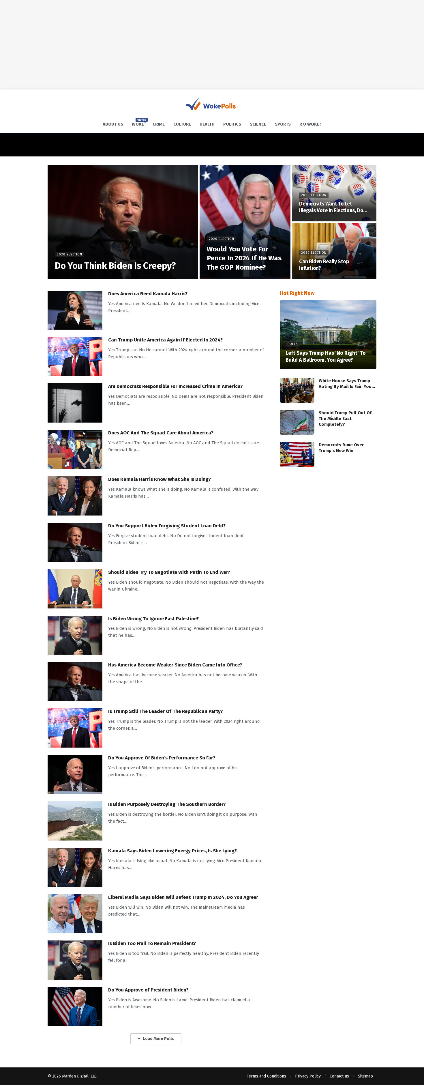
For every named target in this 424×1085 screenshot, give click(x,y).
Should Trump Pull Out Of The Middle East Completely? (345, 418)
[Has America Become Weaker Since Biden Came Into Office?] (75, 681)
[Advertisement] (212, 44)
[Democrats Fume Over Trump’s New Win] (297, 454)
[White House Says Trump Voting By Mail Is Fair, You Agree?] (297, 390)
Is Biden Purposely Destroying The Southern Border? (167, 804)
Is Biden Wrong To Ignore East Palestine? (153, 619)
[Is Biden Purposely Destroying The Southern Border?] (75, 821)
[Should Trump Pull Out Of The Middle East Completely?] (297, 422)
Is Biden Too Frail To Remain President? (152, 943)
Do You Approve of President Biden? (148, 990)
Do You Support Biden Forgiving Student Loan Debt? (167, 526)
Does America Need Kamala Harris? (147, 294)
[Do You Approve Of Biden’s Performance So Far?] (75, 774)
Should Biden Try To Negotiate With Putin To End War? (169, 572)
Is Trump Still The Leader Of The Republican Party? (165, 711)
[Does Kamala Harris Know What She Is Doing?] (75, 496)
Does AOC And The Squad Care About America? (160, 433)
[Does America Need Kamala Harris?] (75, 310)
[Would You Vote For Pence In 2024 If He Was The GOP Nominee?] (245, 222)
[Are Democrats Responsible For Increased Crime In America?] (75, 403)
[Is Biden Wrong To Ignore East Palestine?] (75, 635)
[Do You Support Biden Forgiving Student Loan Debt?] (75, 542)
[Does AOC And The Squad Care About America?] (75, 449)
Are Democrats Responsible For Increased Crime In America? (175, 386)
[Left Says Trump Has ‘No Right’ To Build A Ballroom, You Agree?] (328, 334)
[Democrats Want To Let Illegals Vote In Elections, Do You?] (334, 193)
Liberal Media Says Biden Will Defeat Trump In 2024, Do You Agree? (183, 897)
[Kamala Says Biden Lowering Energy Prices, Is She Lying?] (75, 867)
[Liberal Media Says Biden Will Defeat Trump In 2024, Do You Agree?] (75, 913)
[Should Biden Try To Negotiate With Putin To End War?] (75, 588)
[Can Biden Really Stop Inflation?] (334, 251)
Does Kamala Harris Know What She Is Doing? (159, 479)
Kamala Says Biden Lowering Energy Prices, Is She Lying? (172, 851)
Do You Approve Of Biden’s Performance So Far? (161, 758)
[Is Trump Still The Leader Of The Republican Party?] (75, 728)
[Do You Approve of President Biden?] (75, 1006)
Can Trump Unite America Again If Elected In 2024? (165, 340)
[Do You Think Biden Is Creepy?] (123, 222)
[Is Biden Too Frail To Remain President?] (75, 960)
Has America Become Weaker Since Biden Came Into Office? (175, 665)
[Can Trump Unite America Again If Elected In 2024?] (75, 356)
